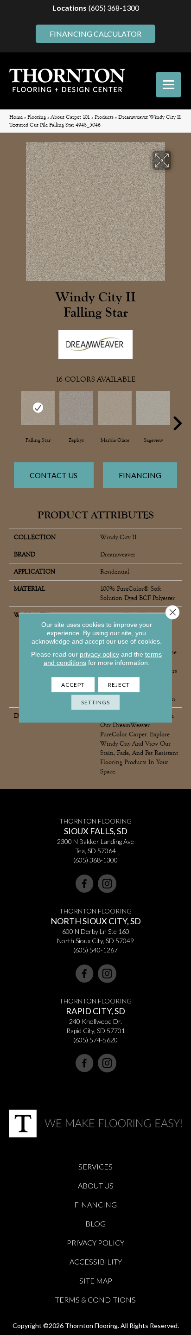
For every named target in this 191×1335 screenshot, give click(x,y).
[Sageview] (153, 408)
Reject (119, 684)
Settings (95, 701)
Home (16, 117)
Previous (14, 409)
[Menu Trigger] (168, 84)
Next (177, 409)
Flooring (36, 117)
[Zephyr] (76, 408)
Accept (73, 684)
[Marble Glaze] (115, 408)
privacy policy (99, 654)
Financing (140, 475)
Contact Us (53, 475)
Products (104, 117)
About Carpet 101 (70, 117)
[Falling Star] (38, 408)
